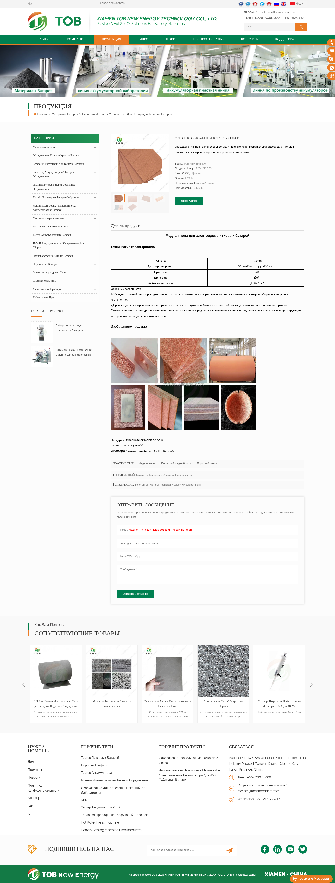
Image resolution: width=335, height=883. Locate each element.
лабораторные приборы (47, 289)
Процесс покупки (209, 39)
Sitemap (34, 798)
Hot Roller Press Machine (100, 822)
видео (142, 39)
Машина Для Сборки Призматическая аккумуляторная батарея (55, 208)
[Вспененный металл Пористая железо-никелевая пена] (167, 671)
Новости (34, 777)
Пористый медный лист (176, 463)
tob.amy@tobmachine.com (278, 12)
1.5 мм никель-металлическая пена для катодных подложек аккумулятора (56, 704)
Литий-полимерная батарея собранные (56, 197)
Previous (23, 684)
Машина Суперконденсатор (49, 218)
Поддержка (284, 39)
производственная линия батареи (53, 256)
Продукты (35, 769)
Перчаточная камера (45, 264)
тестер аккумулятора (96, 773)
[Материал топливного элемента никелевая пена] (111, 671)
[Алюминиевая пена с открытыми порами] (223, 671)
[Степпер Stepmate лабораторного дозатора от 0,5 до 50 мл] (279, 671)
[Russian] (276, 4)
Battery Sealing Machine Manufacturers (111, 830)
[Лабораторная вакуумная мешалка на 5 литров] (42, 332)
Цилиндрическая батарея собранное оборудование (54, 187)
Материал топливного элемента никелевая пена (165, 475)
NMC (84, 800)
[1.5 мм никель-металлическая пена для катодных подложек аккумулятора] (56, 671)
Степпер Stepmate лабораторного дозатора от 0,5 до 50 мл (279, 704)
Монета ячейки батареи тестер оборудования (115, 780)
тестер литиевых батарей (100, 757)
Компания (76, 39)
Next (311, 684)
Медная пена (146, 463)
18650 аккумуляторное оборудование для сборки (58, 245)
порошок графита (94, 765)
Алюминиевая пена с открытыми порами (223, 704)
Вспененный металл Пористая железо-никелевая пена (168, 485)
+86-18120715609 (295, 18)
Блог (31, 806)
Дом (31, 762)
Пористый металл (93, 114)
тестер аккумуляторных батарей (52, 235)
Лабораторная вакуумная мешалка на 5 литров (72, 328)
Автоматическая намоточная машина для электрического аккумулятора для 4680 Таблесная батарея (74, 353)
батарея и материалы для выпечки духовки (59, 164)
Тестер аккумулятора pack (101, 807)
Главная (43, 39)
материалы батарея (65, 114)
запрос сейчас (189, 201)
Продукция (111, 39)
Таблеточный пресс (44, 297)
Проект (171, 39)
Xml (30, 814)
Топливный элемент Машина (50, 226)
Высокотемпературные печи (49, 272)
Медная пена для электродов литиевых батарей (160, 530)
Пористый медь (207, 463)
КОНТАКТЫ (250, 39)
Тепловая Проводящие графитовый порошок (114, 815)
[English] (283, 4)
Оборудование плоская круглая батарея (56, 155)
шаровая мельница (44, 281)
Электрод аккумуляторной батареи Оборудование (53, 174)
